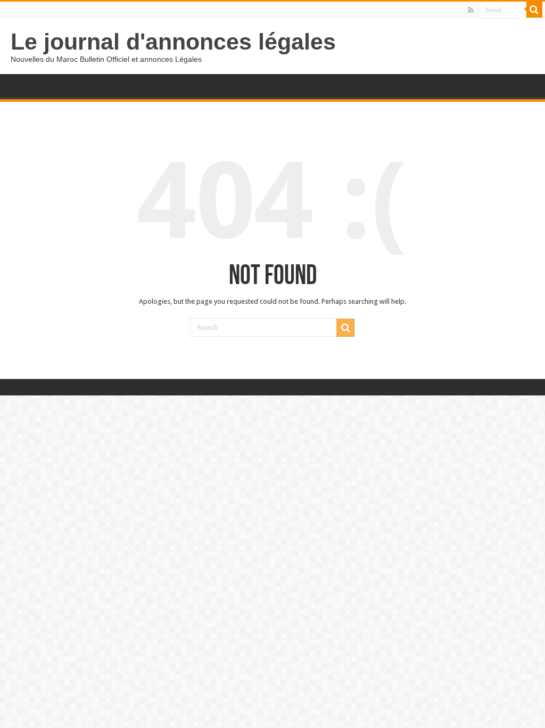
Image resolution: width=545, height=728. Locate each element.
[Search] (534, 10)
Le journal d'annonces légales (173, 41)
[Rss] (471, 10)
